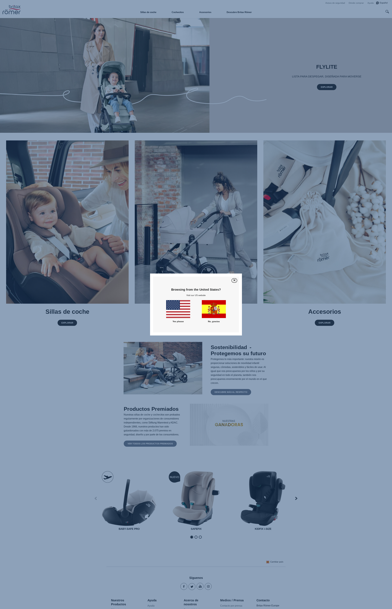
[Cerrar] (234, 280)
